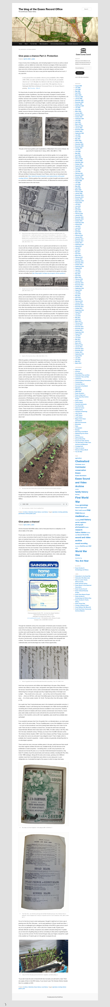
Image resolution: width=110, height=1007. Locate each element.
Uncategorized (79, 446)
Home (20, 44)
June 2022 (78, 151)
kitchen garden (29, 513)
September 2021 (79, 166)
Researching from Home (81, 433)
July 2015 (77, 292)
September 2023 (79, 133)
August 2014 (78, 312)
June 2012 (78, 359)
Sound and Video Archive (82, 440)
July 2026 (77, 87)
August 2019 (78, 202)
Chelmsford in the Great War (82, 576)
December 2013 (79, 326)
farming (60, 512)
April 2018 (78, 232)
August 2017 (78, 246)
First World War (79, 406)
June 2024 (78, 120)
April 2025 (78, 109)
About (26, 44)
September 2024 (79, 118)
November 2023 (79, 129)
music (87, 516)
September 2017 (79, 244)
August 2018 (78, 224)
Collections (31, 512)
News (76, 426)
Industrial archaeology (81, 411)
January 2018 (78, 237)
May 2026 (77, 91)
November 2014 (79, 306)
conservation (80, 470)
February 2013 (79, 345)
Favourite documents (81, 404)
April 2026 (78, 93)
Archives (25, 512)
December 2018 (79, 217)
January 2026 (78, 98)
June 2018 (78, 228)
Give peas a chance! (29, 521)
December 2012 (79, 348)
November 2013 (79, 328)
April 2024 (78, 122)
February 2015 (79, 301)
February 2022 (79, 159)
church (83, 464)
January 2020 (78, 193)
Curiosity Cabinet (79, 384)
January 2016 (78, 281)
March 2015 (78, 299)
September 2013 (79, 332)
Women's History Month (81, 450)
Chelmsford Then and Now (82, 375)
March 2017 (78, 255)
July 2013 (77, 336)
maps (77, 513)
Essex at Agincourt (80, 395)
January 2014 (78, 325)
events (77, 489)
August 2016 (78, 268)
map (88, 510)
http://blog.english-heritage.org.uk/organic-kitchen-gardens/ (48, 273)
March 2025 (78, 111)
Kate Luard (78, 510)
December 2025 (79, 100)
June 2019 (78, 206)
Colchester (80, 467)
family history (81, 491)
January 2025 (78, 113)
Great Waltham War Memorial (83, 607)
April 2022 (78, 155)
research (78, 530)
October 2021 (78, 164)
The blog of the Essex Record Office (41, 9)
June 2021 (78, 171)
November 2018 (79, 219)
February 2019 (79, 213)
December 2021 (79, 162)
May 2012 (77, 361)
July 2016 (77, 270)
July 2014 (77, 314)
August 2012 (78, 356)
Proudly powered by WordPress (55, 997)
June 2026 (78, 89)
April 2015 (78, 297)
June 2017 (78, 250)
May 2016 (77, 274)
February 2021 (79, 173)
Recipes (77, 430)
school (88, 532)
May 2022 (77, 153)
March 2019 (78, 212)
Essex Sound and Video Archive (82, 482)
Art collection (78, 373)
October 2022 (78, 148)
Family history (79, 402)
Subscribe (80, 73)
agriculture (55, 512)
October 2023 (78, 131)
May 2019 (77, 208)
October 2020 (78, 177)
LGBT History (78, 415)
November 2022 (79, 146)
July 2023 (77, 135)
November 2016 (79, 263)
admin (33, 59)
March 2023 (78, 140)
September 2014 (79, 310)
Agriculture (78, 369)
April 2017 (78, 253)
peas (34, 513)
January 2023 (78, 142)
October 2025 (78, 104)
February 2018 (79, 235)
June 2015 (78, 294)
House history (79, 409)
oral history (85, 519)
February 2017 (79, 257)
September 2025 (79, 106)
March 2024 (78, 124)
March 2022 (78, 157)
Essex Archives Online (81, 583)
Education (78, 388)
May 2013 (77, 339)
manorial (84, 510)
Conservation (78, 382)
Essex (78, 473)
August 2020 (78, 180)
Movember (78, 424)
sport (87, 546)
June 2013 (78, 337)
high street (83, 507)
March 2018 (78, 233)
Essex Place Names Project (82, 594)
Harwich (77, 507)
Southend (77, 546)
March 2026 (78, 95)
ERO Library (78, 389)
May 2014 (77, 317)
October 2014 (78, 308)
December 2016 (79, 261)
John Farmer (78, 413)
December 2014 (79, 305)
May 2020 (77, 186)
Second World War (80, 439)
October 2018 (78, 221)
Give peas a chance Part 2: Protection (38, 55)
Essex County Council (81, 589)
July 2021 (77, 170)
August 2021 (78, 168)
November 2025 (79, 102)
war (90, 546)
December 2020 (79, 175)
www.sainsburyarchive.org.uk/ (34, 618)
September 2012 (79, 354)
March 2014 (78, 321)
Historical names (79, 408)
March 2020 (78, 190)
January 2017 (78, 259)
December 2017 (79, 239)
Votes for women (79, 448)
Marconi (82, 513)
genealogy (84, 505)
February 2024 (79, 126)
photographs (78, 428)
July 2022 (77, 149)
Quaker (87, 527)
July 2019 (77, 204)
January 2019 (78, 215)
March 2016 (78, 277)
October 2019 (78, 199)
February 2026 (79, 97)
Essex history (37, 512)
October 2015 (78, 286)
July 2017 (77, 248)
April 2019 (78, 210)
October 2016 (78, 264)
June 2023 (78, 137)
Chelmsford (82, 461)
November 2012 (79, 350)
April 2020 (78, 188)
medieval (80, 516)
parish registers (80, 522)
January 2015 (78, 303)
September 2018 (79, 222)
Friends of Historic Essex (82, 605)
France (77, 505)
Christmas (78, 464)
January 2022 (78, 160)
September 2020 (79, 179)
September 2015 (79, 288)
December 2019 (79, 195)
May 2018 (77, 230)
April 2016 (78, 275)
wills (76, 548)
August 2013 (78, 334)
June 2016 (78, 272)
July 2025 (77, 107)
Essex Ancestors (79, 393)
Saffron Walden (80, 532)
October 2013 (78, 330)
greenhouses (22, 513)
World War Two (78, 558)
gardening (65, 512)
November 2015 (79, 285)
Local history (45, 512)
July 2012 (77, 358)
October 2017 (78, 243)
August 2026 (78, 86)
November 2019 (79, 197)
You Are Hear (33, 44)
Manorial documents (80, 422)
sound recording (81, 543)
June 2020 (78, 184)
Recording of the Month (81, 431)
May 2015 (77, 295)
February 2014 (79, 323)
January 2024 (78, 128)
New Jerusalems (44, 44)
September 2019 (79, 201)
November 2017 (79, 241)
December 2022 (79, 144)
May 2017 (77, 252)
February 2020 (79, 191)
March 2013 (78, 343)
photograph (79, 525)
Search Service (79, 437)
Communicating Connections (58, 44)
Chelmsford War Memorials (82, 578)
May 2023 (77, 139)
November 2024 (79, 115)
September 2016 (79, 266)
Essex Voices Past (80, 603)
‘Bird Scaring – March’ (34, 88)
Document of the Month (81, 386)
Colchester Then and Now (82, 377)
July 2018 (77, 226)
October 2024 (78, 117)
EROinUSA (78, 391)
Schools (77, 435)
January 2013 (78, 347)
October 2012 (78, 352)
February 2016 (79, 279)
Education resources (73, 44)
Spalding (82, 546)
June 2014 (78, 316)
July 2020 (77, 182)
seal (76, 535)
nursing (77, 520)
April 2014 (78, 319)
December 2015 (79, 283)
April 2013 (78, 341)
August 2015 (78, 290)
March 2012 (78, 363)
